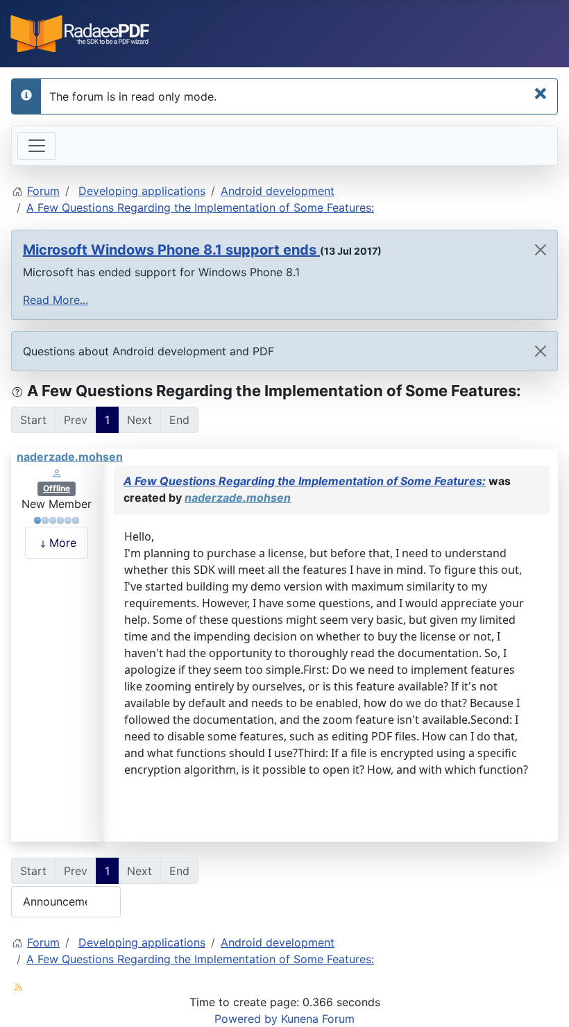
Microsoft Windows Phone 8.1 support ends (171, 249)
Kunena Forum (318, 1019)
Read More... (55, 300)
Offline (56, 488)
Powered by (246, 1019)
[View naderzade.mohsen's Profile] (57, 472)
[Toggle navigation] (36, 146)
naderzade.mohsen (70, 457)
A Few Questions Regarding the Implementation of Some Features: (305, 481)
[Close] (540, 249)
